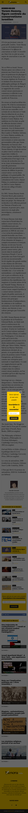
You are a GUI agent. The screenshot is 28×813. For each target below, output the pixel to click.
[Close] (20, 392)
